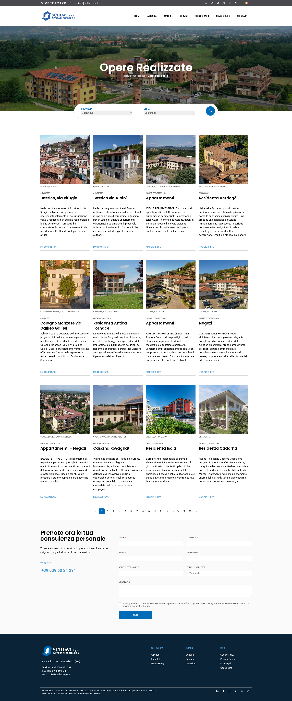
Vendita (190, 654)
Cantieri (190, 659)
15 (185, 511)
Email (122, 552)
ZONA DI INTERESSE (197, 567)
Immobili (168, 16)
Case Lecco (226, 668)
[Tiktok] (218, 3)
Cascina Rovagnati (111, 448)
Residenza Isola (161, 448)
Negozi (205, 323)
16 (190, 511)
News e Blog (157, 663)
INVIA (135, 615)
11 (161, 511)
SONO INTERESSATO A (130, 567)
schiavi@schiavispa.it (86, 3)
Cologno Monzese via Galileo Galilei (60, 326)
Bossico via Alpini (110, 198)
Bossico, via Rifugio (58, 198)
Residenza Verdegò (218, 198)
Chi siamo (139, 76)
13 (173, 511)
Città (147, 109)
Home (137, 16)
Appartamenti (160, 198)
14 (178, 511)
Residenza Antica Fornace (110, 326)
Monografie (202, 16)
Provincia (86, 109)
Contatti (242, 16)
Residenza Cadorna (218, 448)
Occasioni (191, 663)
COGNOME (192, 537)
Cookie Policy (227, 654)
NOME (122, 537)
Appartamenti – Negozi (63, 448)
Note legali (225, 663)
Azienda (152, 16)
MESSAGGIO (124, 582)
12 (167, 511)
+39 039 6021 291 (55, 3)
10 (155, 511)
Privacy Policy (227, 659)
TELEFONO (192, 552)
